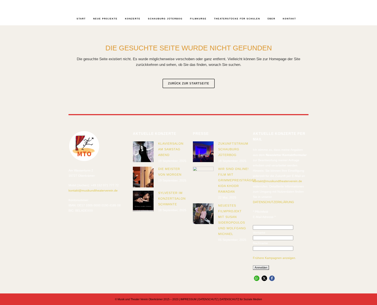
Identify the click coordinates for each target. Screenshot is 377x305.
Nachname (260, 243)
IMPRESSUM (188, 299)
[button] (256, 278)
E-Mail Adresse (264, 217)
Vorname (259, 232)
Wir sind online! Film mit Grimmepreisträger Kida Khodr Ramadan (237, 180)
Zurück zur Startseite (188, 83)
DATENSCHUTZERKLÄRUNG (273, 202)
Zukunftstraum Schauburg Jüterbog (233, 149)
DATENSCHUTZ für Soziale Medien (241, 299)
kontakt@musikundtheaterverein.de (93, 190)
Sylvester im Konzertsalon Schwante (172, 198)
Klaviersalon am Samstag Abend (170, 149)
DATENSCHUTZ (208, 299)
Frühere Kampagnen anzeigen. (274, 258)
